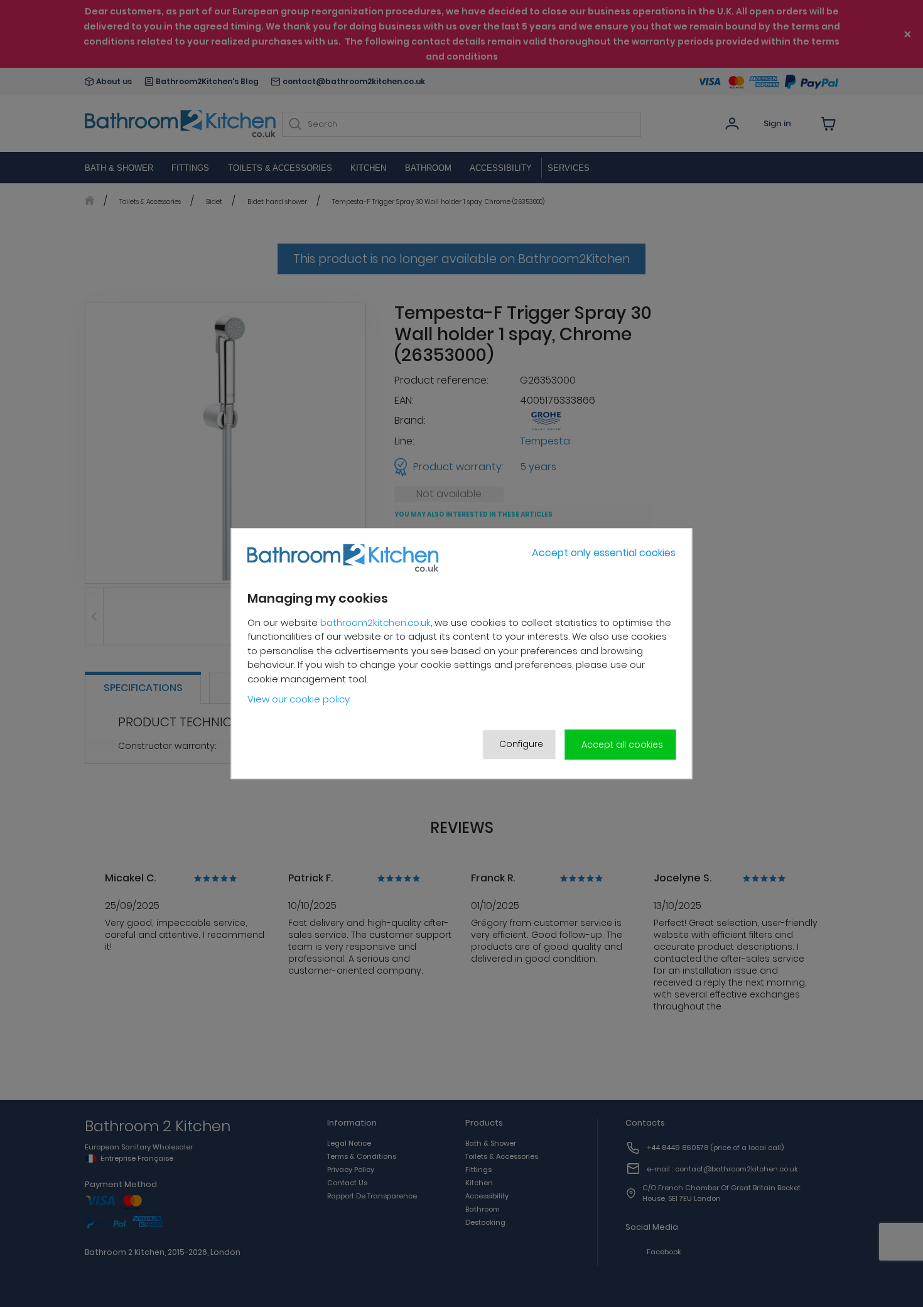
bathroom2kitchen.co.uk (375, 622)
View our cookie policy (298, 699)
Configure (521, 744)
